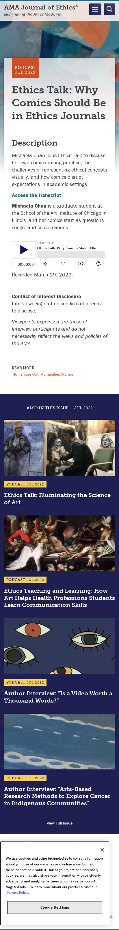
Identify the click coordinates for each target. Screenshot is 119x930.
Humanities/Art (25, 374)
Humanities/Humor (57, 374)
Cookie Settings (54, 907)
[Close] (102, 850)
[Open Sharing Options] (113, 924)
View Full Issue (59, 823)
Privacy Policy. (18, 892)
